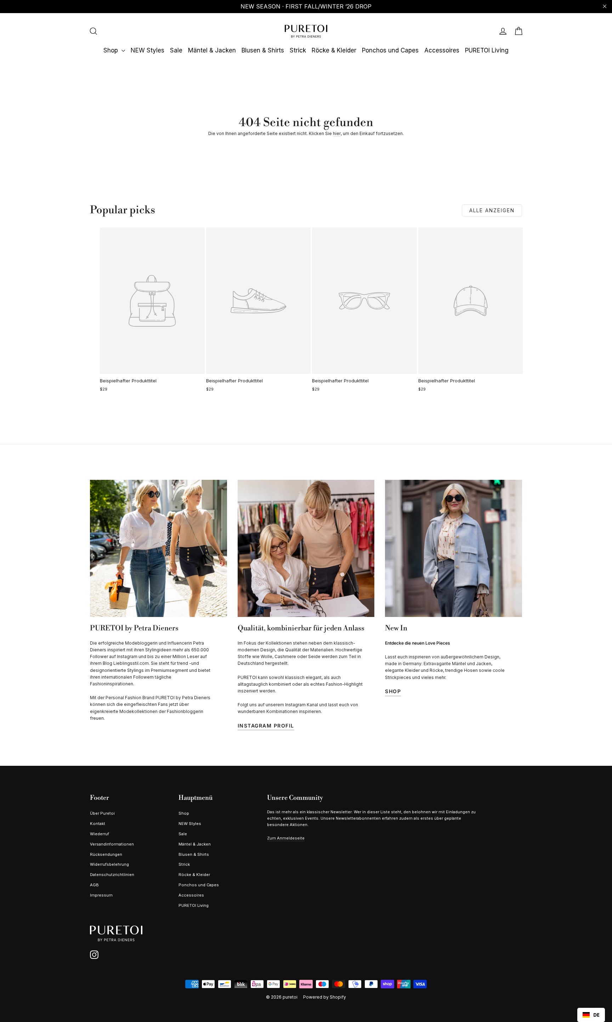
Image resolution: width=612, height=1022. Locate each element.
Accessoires (441, 50)
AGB (94, 884)
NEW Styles (147, 50)
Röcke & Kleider (334, 50)
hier (337, 133)
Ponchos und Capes (390, 50)
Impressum (101, 895)
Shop (111, 50)
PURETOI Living (487, 50)
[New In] (453, 548)
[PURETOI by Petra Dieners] (158, 548)
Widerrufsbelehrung (109, 864)
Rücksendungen (106, 854)
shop (393, 691)
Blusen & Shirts (263, 50)
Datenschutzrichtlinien (112, 874)
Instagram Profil (266, 726)
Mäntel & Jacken (212, 50)
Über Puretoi (102, 813)
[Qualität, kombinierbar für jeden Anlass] (306, 548)
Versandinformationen (112, 844)
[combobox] (591, 1015)
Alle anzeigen (492, 210)
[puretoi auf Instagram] (94, 954)
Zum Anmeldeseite (286, 838)
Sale (176, 50)
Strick (298, 50)
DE (596, 1014)
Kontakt (97, 823)
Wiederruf (99, 833)
